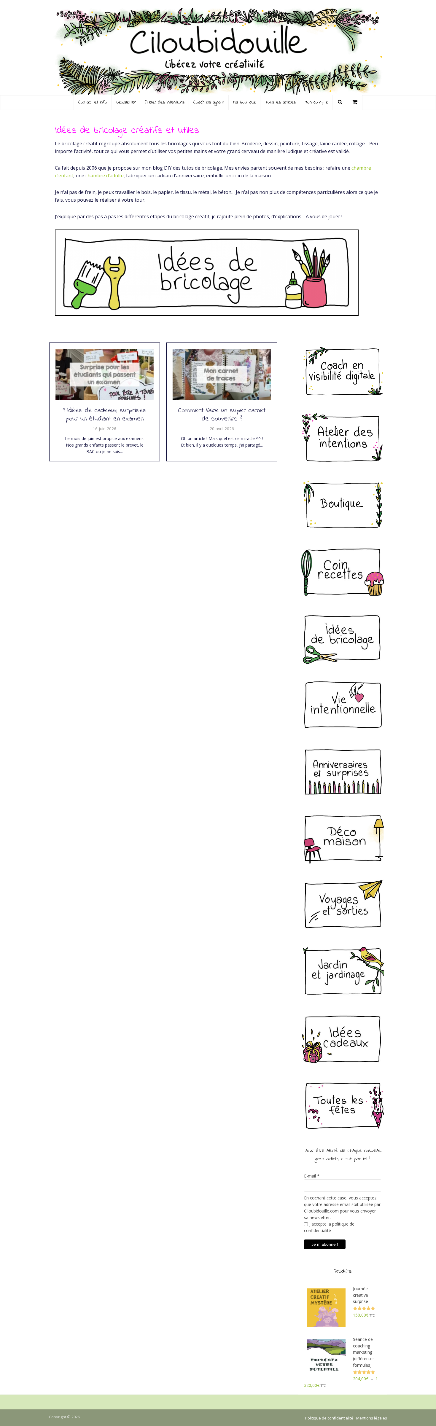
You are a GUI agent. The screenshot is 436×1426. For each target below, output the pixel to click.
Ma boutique (244, 102)
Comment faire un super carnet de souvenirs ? (221, 415)
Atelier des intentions (164, 102)
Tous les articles (280, 102)
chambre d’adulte (104, 175)
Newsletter (126, 102)
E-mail (311, 1176)
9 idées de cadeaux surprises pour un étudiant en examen (105, 415)
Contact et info (92, 102)
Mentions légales (371, 1418)
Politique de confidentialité (329, 1418)
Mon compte (316, 102)
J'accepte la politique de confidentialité (329, 1227)
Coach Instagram (208, 102)
